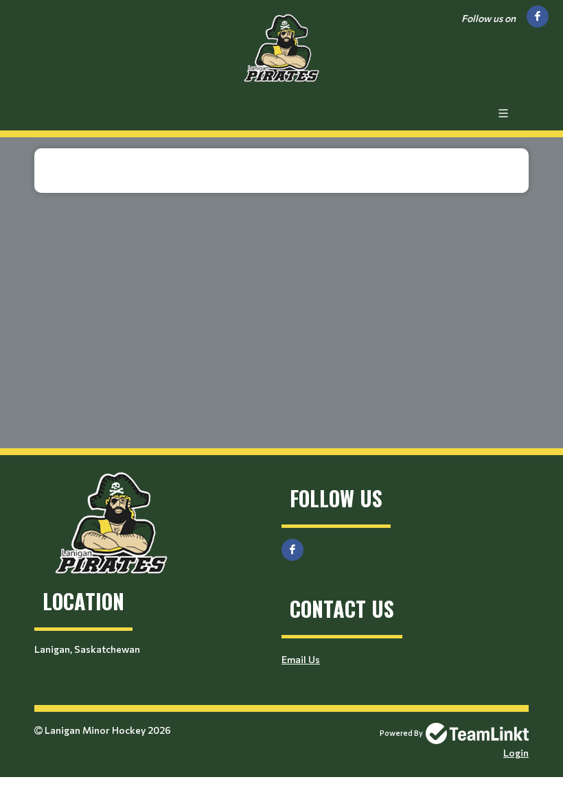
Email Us (301, 659)
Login (516, 753)
